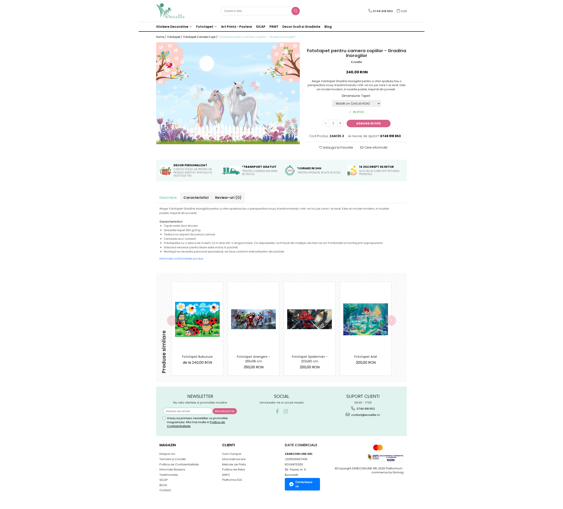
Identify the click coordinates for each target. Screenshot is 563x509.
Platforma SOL (232, 480)
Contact (165, 490)
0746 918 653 (365, 409)
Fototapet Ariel (365, 356)
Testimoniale (168, 475)
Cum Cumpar (231, 454)
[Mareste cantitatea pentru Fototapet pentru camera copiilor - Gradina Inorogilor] (340, 123)
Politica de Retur (233, 469)
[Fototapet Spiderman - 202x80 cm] (309, 319)
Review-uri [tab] (228, 197)
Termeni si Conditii (172, 459)
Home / (161, 37)
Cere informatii (375, 147)
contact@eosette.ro (365, 415)
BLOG (163, 485)
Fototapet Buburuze (197, 356)
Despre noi (167, 454)
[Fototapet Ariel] (365, 319)
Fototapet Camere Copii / (200, 37)
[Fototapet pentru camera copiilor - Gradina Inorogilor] (228, 93)
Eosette (356, 62)
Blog (328, 26)
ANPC (226, 475)
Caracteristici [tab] (195, 197)
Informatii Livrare (234, 459)
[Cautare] (295, 11)
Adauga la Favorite (337, 147)
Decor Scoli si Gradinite (301, 26)
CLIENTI (228, 445)
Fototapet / (175, 37)
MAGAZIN (167, 445)
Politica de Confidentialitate (179, 464)
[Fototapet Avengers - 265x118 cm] (253, 319)
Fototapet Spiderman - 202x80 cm (309, 358)
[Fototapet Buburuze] (197, 319)
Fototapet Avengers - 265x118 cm (253, 358)
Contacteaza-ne (304, 484)
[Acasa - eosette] (178, 11)
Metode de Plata (234, 464)
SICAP (260, 26)
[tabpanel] (228, 93)
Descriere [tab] (168, 197)
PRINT (273, 26)
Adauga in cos (368, 123)
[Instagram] (286, 411)
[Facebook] (277, 411)
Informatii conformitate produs (181, 258)
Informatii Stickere (172, 469)
